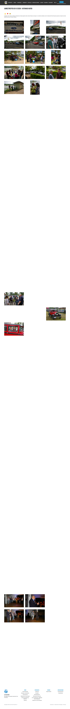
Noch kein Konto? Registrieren (61, 3)
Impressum (52, 704)
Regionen (46, 2)
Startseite (10, 2)
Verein (14, 2)
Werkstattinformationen (37, 696)
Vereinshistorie (25, 694)
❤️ (7, 13)
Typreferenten (60, 693)
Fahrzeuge (19, 2)
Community (25, 2)
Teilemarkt (50, 2)
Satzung (25, 700)
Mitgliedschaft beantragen (25, 696)
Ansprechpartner (60, 691)
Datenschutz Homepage (58, 704)
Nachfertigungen (37, 694)
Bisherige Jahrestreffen (25, 693)
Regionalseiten (48, 691)
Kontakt (41, 2)
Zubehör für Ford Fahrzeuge (37, 700)
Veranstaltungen (35, 2)
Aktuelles (29, 2)
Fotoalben (37, 693)
